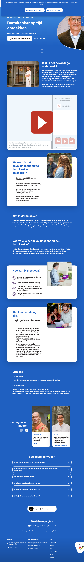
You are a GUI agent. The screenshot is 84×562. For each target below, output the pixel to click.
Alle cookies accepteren (54, 10)
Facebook (33, 526)
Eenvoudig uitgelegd (14, 17)
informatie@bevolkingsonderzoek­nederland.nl (17, 543)
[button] (21, 430)
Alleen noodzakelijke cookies (34, 10)
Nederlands (53, 543)
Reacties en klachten (34, 545)
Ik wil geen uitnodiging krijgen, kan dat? (27, 483)
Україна (52, 557)
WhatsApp (43, 526)
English (52, 545)
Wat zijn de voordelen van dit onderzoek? (27, 489)
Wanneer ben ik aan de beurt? (21, 38)
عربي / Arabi (53, 551)
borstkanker (67, 86)
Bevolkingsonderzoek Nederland (37, 543)
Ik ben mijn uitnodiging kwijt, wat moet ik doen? (30, 462)
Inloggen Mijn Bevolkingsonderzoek (44, 509)
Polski (51, 554)
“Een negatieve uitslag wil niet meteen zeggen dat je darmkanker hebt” (61, 439)
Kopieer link (52, 526)
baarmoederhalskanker (53, 86)
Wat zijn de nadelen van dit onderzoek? (27, 496)
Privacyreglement (33, 548)
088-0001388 (40, 39)
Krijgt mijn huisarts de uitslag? (24, 477)
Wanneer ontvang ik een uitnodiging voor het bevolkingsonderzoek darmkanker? (36, 469)
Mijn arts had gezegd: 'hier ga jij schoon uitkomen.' (40, 439)
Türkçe (51, 548)
